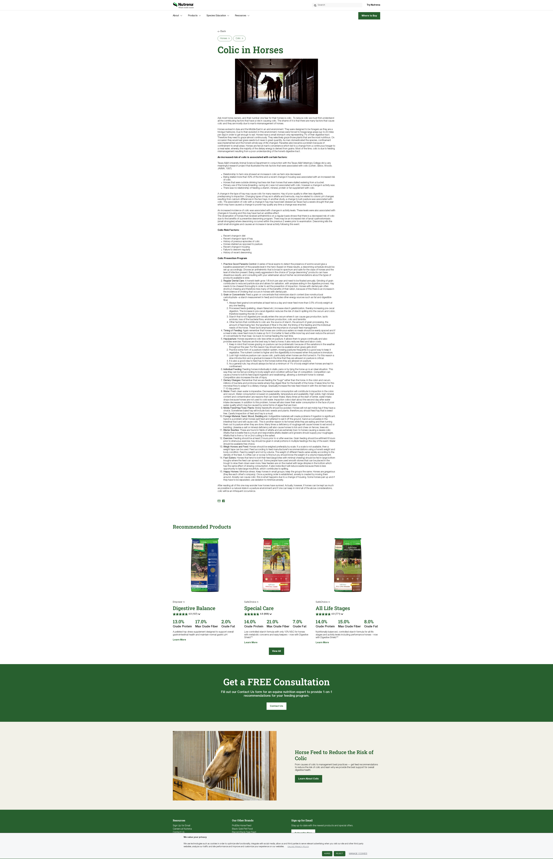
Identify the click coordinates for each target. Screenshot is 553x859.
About (176, 16)
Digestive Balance (194, 608)
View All (276, 651)
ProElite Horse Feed (241, 826)
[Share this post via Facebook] (223, 501)
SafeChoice (250, 602)
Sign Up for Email (181, 826)
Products (193, 16)
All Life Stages (333, 608)
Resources (240, 16)
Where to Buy (369, 16)
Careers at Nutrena (182, 829)
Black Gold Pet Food (242, 829)
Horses (223, 38)
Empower (177, 602)
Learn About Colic (308, 779)
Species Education (216, 16)
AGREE (327, 853)
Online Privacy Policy (298, 846)
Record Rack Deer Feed (244, 832)
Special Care (259, 608)
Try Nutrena (373, 5)
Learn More (179, 640)
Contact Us (276, 706)
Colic (238, 38)
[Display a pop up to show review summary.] (199, 615)
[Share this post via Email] (219, 501)
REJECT (339, 853)
